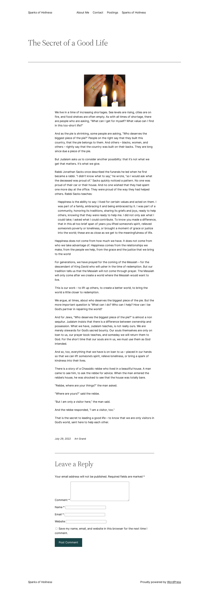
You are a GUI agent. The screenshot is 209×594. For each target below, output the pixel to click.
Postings (112, 12)
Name (60, 507)
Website (60, 521)
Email (59, 514)
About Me (83, 12)
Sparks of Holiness (40, 12)
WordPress (174, 582)
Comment (62, 500)
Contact (98, 12)
